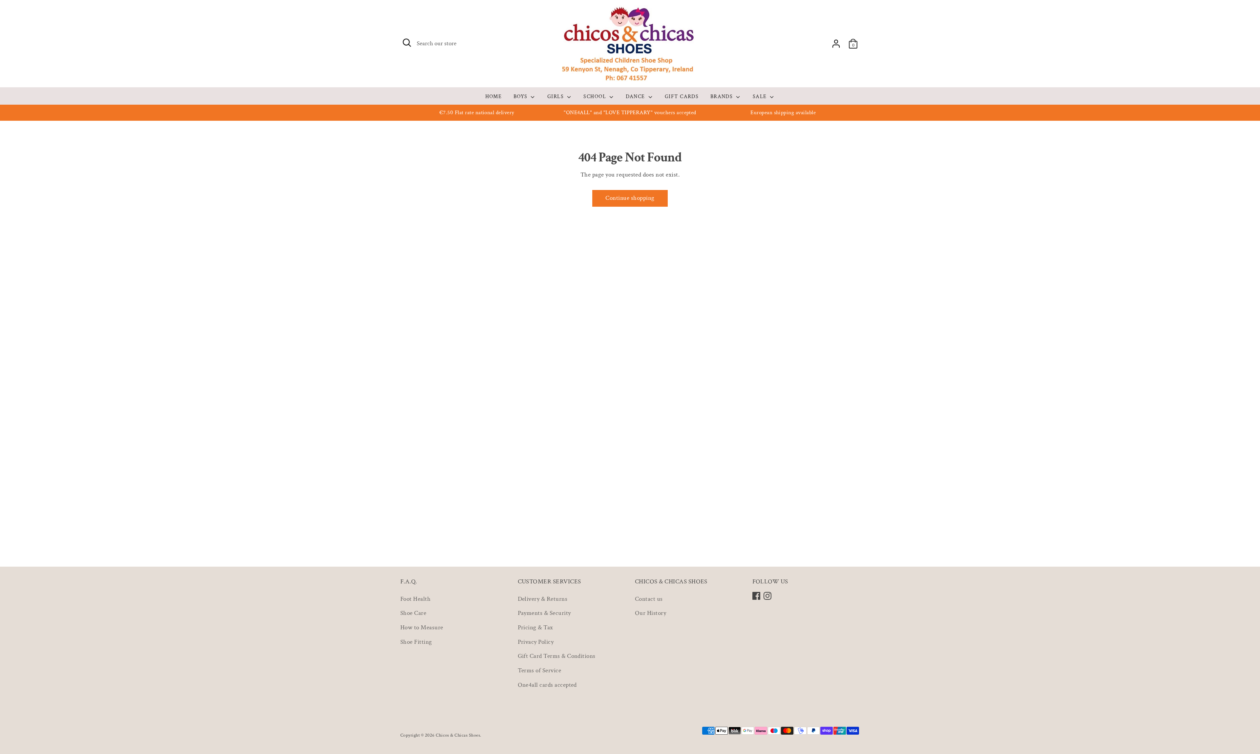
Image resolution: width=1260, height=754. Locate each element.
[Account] (836, 43)
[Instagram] (767, 596)
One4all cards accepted (547, 685)
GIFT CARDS (682, 96)
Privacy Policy (536, 642)
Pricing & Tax (535, 627)
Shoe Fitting (416, 642)
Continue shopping (629, 198)
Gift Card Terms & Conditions (557, 656)
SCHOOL (595, 96)
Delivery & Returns (543, 599)
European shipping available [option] (783, 112)
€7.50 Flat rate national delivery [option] (476, 112)
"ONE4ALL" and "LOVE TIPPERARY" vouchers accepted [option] (630, 112)
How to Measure (421, 627)
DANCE (636, 96)
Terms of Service (539, 670)
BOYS (521, 96)
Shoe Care (413, 613)
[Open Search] (406, 42)
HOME (493, 96)
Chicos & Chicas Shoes (458, 735)
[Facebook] (756, 596)
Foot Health (415, 599)
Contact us (649, 599)
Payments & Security (544, 613)
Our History (650, 613)
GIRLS (556, 96)
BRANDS (722, 96)
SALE (760, 96)
